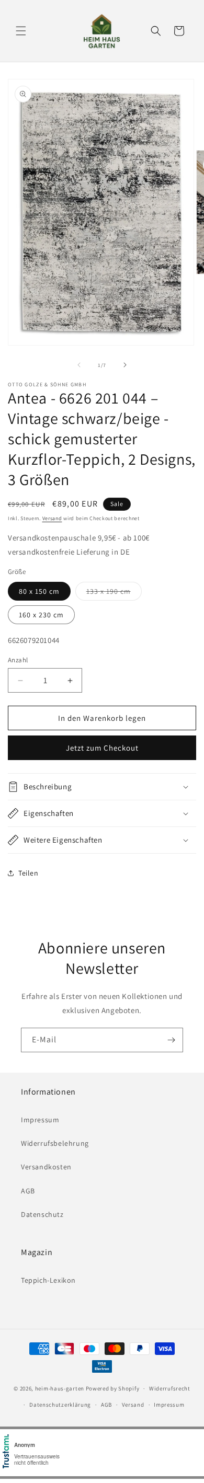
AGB (28, 1190)
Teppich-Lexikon (48, 1280)
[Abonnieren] (171, 1040)
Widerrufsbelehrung (55, 1143)
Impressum (40, 1119)
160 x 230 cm (41, 614)
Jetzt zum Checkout (102, 748)
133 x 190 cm (114, 593)
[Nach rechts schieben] (125, 364)
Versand (52, 518)
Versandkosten (46, 1166)
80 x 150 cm (39, 591)
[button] (20, 30)
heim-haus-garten (59, 1388)
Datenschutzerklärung (60, 1404)
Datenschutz (42, 1214)
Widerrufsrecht (169, 1388)
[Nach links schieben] (78, 364)
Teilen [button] (28, 873)
